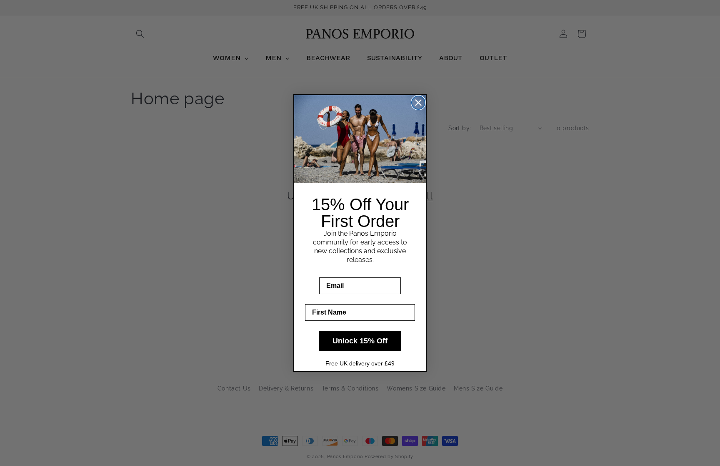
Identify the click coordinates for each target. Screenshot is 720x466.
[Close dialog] (418, 102)
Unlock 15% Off (360, 341)
